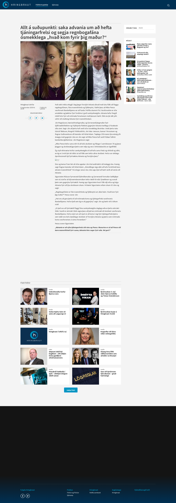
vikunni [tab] (141, 28)
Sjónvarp (55, 5)
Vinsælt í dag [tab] (131, 28)
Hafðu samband (95, 493)
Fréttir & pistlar (42, 5)
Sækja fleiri (71, 390)
